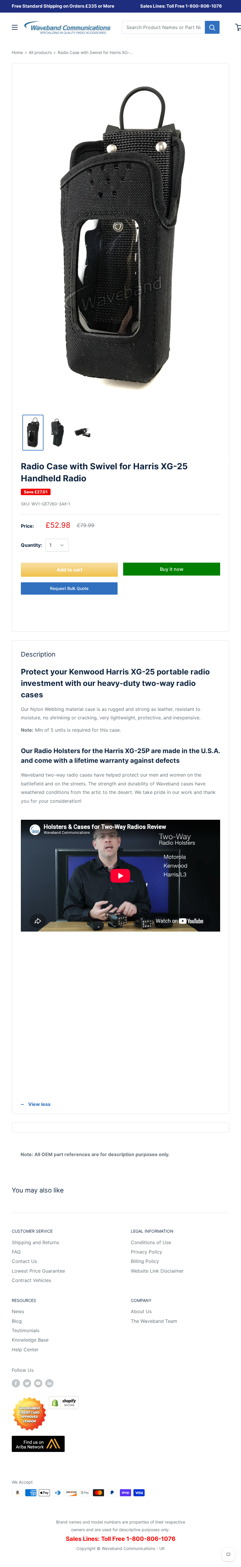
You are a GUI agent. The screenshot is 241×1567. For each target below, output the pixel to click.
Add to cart (69, 570)
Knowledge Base (30, 1340)
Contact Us (24, 1261)
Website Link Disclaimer (157, 1271)
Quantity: (31, 545)
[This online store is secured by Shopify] (64, 1400)
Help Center (25, 1349)
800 (194, 6)
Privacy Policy (146, 1252)
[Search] (212, 27)
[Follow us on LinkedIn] (49, 1383)
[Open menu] (15, 27)
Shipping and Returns (35, 1242)
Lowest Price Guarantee (38, 1271)
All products (40, 52)
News (18, 1311)
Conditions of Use (151, 1242)
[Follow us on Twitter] (27, 1383)
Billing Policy (145, 1261)
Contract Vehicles (31, 1280)
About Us (141, 1311)
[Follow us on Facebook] (16, 1383)
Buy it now (171, 569)
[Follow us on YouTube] (38, 1383)
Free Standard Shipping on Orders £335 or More (63, 6)
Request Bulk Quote (69, 588)
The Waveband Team (154, 1321)
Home (17, 52)
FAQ (16, 1252)
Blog (17, 1321)
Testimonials (25, 1330)
